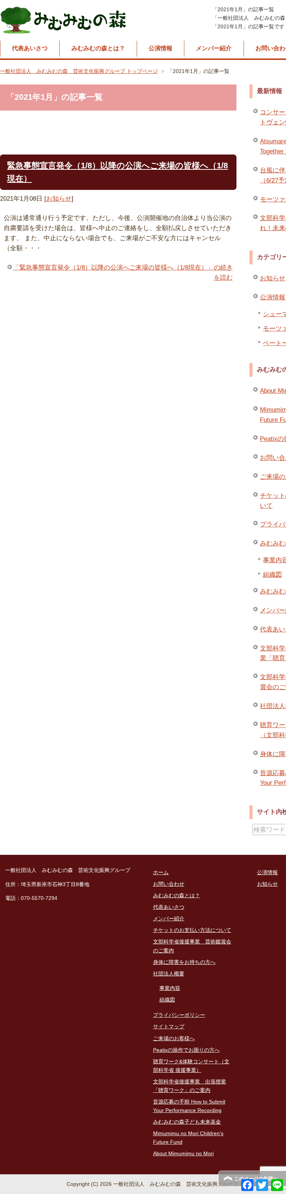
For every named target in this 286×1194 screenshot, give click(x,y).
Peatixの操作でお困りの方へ (186, 1050)
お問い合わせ (168, 884)
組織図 (167, 1000)
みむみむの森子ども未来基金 (187, 1122)
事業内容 (169, 988)
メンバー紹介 (214, 48)
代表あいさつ (30, 48)
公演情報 (160, 48)
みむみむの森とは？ (98, 48)
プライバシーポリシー (179, 1015)
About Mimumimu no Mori (183, 1153)
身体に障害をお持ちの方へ (184, 962)
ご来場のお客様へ (174, 1038)
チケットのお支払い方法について (192, 930)
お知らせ (59, 198)
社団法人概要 (168, 974)
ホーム (161, 872)
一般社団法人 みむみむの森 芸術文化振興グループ (64, 20)
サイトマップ (168, 1026)
